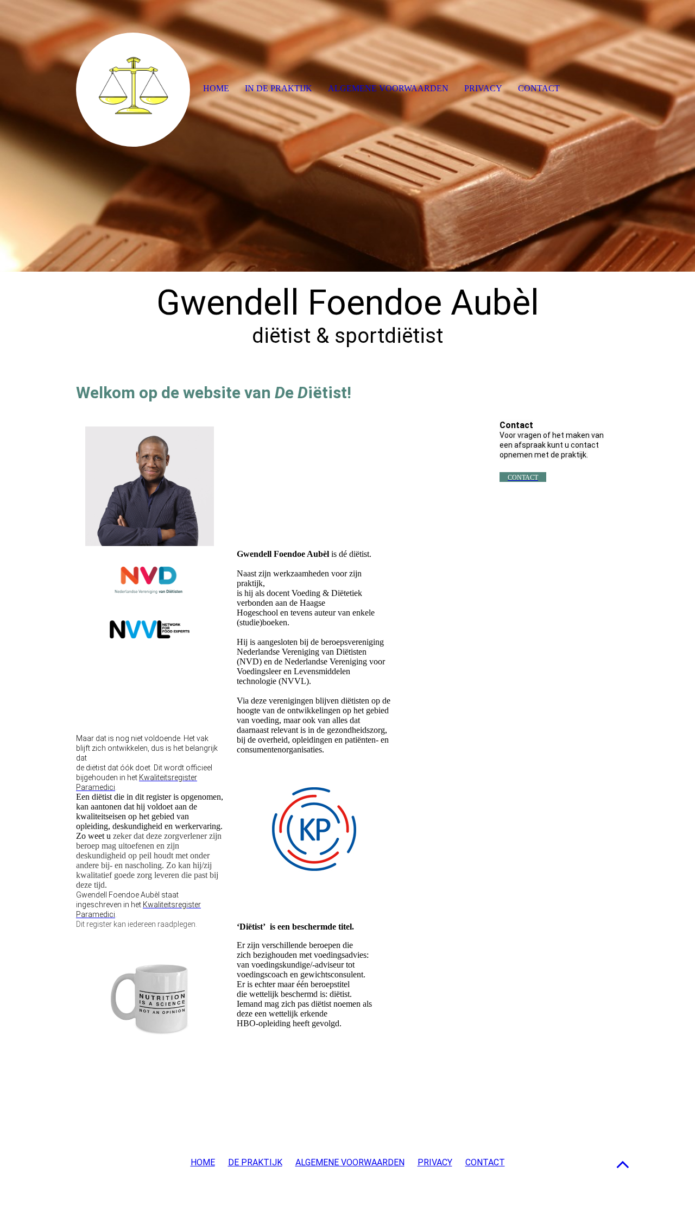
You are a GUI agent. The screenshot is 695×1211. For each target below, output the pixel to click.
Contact (539, 88)
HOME (203, 1162)
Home (216, 88)
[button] (623, 1164)
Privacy (483, 88)
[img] (347, 136)
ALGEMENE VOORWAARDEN (350, 1162)
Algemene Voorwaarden (388, 88)
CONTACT (485, 1162)
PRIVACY (435, 1162)
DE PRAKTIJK (255, 1162)
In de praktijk (278, 88)
